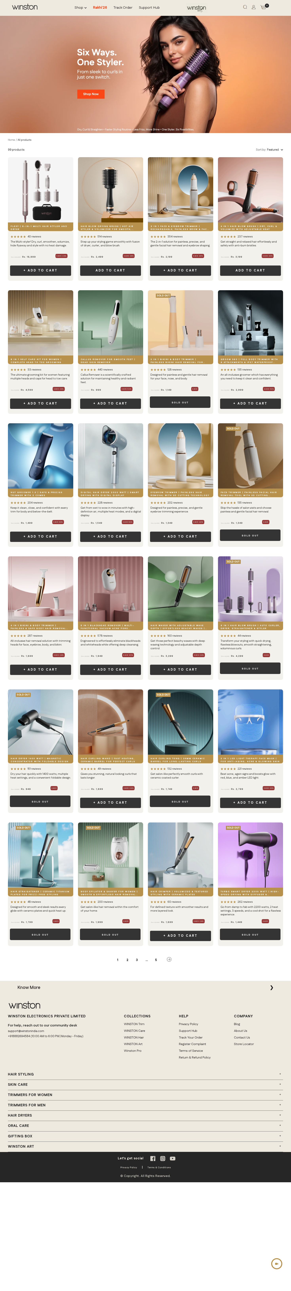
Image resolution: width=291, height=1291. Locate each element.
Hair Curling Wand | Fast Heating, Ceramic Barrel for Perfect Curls (108, 760)
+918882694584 (19, 1036)
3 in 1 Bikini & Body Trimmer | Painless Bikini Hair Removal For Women (177, 361)
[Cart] (263, 8)
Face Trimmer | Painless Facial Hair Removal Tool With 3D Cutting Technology (249, 494)
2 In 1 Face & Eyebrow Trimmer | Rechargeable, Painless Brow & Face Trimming (180, 228)
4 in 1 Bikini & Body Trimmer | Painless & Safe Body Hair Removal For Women (38, 627)
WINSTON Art (133, 1044)
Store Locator (244, 1044)
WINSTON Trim (134, 1024)
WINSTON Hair (134, 1037)
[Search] (245, 8)
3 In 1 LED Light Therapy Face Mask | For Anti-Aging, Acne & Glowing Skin (250, 760)
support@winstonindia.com (26, 1031)
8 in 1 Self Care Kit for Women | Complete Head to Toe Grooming (36, 361)
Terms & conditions (159, 1167)
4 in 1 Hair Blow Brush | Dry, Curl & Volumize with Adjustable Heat (249, 228)
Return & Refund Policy (195, 1057)
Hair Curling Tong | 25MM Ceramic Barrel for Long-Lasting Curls (178, 760)
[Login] (254, 8)
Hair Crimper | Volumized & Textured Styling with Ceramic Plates (179, 893)
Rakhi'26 (100, 7)
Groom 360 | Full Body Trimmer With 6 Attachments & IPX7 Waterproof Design (249, 361)
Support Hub (149, 7)
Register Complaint (192, 1044)
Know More (28, 987)
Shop (78, 7)
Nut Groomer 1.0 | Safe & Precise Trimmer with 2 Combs (37, 494)
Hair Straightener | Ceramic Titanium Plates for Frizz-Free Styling (40, 893)
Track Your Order (191, 1037)
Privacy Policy (188, 1024)
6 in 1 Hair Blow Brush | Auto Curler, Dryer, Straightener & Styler (251, 627)
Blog (237, 1024)
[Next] (169, 960)
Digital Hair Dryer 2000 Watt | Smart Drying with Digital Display (110, 494)
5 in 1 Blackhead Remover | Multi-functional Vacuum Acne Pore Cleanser (107, 627)
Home (11, 140)
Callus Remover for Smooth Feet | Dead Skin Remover (108, 361)
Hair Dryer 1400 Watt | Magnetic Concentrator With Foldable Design (40, 760)
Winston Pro (133, 1051)
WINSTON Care (134, 1031)
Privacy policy (128, 1167)
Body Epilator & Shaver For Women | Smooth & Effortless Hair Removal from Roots (109, 893)
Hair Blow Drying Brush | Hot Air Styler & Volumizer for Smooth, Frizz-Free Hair (107, 228)
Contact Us (242, 1037)
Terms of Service (191, 1051)
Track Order (122, 7)
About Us (240, 1031)
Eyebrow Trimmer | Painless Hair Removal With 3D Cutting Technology (180, 494)
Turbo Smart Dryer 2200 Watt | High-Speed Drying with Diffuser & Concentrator (250, 893)
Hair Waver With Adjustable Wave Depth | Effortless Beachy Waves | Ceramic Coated (178, 627)
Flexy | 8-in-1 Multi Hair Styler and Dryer (39, 228)
